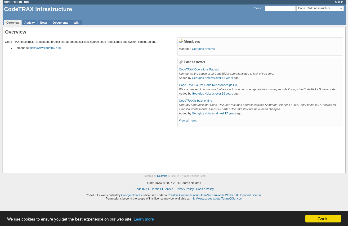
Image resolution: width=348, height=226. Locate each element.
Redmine (162, 175)
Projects (17, 1)
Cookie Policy (205, 189)
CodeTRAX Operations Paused (199, 69)
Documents (60, 22)
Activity (29, 22)
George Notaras (131, 195)
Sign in (339, 1)
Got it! (323, 219)
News (44, 22)
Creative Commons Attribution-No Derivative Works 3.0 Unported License (215, 195)
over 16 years (224, 78)
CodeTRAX (141, 189)
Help (26, 1)
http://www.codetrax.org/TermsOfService (216, 198)
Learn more (144, 219)
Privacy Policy (185, 189)
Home (7, 1)
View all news (188, 120)
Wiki (76, 22)
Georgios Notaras (203, 49)
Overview (12, 22)
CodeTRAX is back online (195, 100)
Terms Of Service (162, 189)
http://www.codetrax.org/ (45, 48)
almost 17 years (225, 113)
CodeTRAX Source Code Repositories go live (208, 85)
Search (258, 8)
